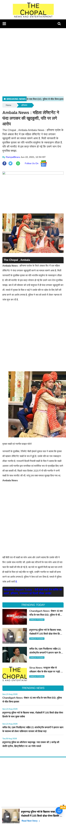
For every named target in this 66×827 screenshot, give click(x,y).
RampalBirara (13, 157)
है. (17, 581)
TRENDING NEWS (33, 688)
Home (8, 105)
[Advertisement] (33, 61)
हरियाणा (24, 105)
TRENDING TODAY (33, 604)
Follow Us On (32, 163)
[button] (4, 23)
